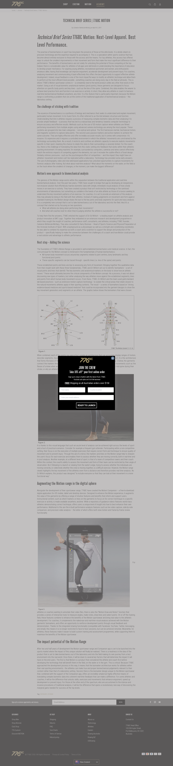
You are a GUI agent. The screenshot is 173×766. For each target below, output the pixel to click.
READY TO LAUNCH (86, 405)
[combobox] (100, 389)
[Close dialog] (112, 358)
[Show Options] (111, 389)
